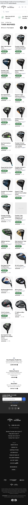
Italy (25, 495)
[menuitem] (19, 7)
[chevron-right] (24, 399)
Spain (9, 496)
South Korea (21, 496)
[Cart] (22, 7)
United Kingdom (21, 495)
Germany (6, 496)
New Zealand (13, 496)
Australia (15, 495)
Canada (11, 495)
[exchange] (25, 27)
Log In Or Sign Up (12, 3)
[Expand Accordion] (17, 466)
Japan (9, 495)
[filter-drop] (21, 27)
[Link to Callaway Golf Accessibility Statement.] (14, 500)
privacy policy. (15, 402)
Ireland (17, 496)
